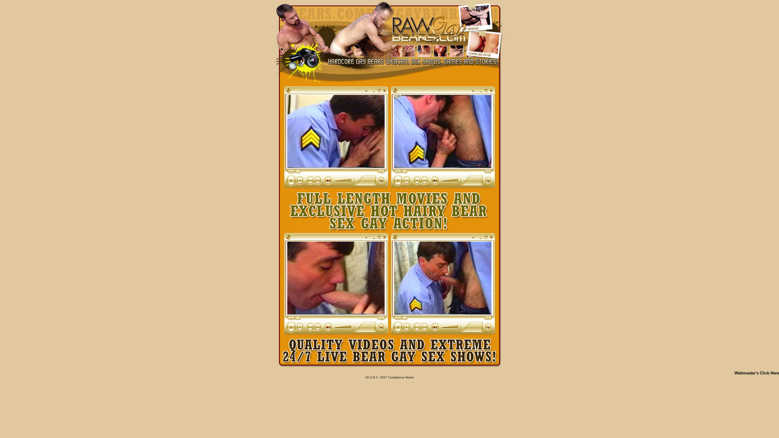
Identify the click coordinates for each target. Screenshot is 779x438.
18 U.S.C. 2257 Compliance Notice (389, 377)
